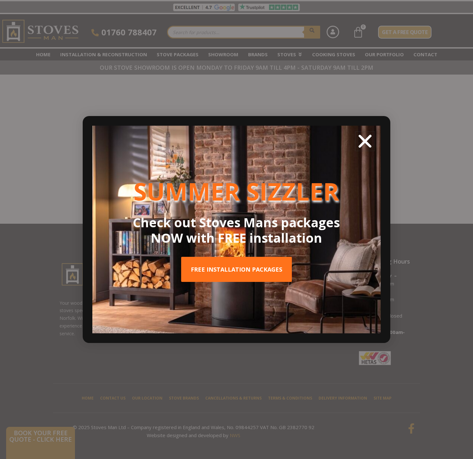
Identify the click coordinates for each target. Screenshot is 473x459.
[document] (236, 229)
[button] (365, 141)
